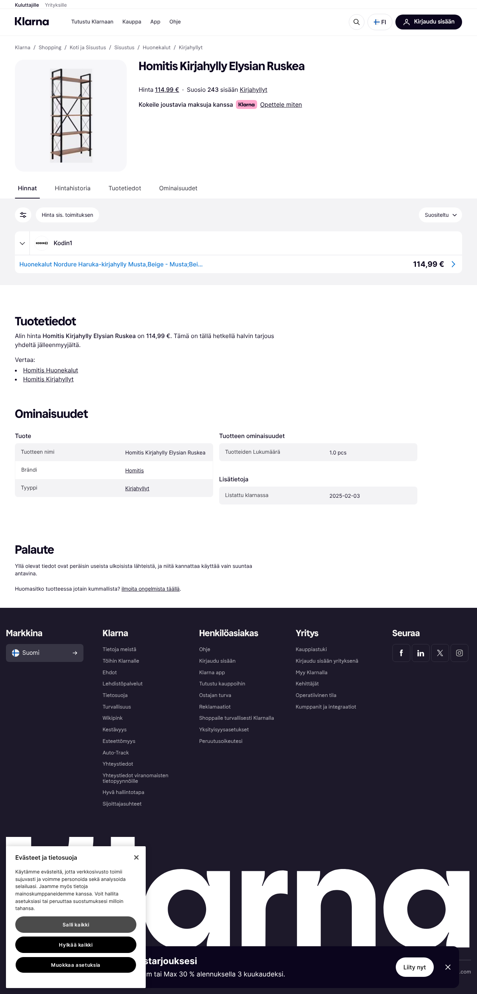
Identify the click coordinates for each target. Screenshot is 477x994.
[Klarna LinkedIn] (421, 653)
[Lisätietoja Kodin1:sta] (22, 243)
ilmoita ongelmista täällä (150, 588)
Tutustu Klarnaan (92, 22)
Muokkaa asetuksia (76, 965)
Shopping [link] (50, 48)
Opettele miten (281, 104)
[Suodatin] (23, 214)
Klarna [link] (22, 48)
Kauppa (131, 22)
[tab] (27, 188)
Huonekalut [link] (157, 48)
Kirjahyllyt (253, 89)
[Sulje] (136, 857)
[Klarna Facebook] (401, 653)
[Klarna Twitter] (440, 653)
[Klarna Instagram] (459, 653)
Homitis (134, 471)
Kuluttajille (27, 5)
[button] (379, 22)
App (155, 22)
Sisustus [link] (124, 48)
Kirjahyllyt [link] (191, 48)
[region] (76, 917)
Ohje (175, 22)
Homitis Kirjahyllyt (48, 379)
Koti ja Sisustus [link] (88, 48)
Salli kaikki (76, 925)
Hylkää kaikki (76, 945)
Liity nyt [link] (415, 967)
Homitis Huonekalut (50, 370)
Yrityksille (56, 5)
